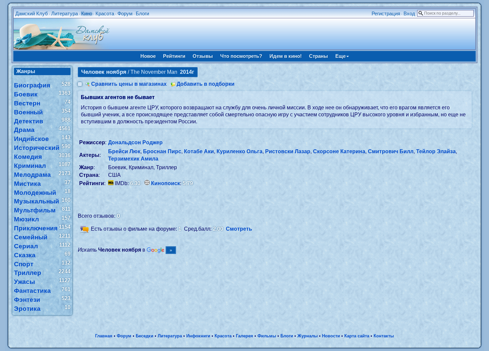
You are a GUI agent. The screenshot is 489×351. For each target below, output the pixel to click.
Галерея (244, 335)
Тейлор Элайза (436, 151)
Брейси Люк (124, 151)
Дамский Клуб (31, 13)
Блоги (142, 13)
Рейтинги (174, 56)
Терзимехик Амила (133, 159)
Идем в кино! (285, 56)
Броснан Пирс (162, 151)
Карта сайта (356, 335)
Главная (103, 335)
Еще (340, 56)
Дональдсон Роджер (135, 142)
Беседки (144, 335)
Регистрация (386, 13)
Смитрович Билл (390, 151)
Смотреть (239, 229)
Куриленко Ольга (239, 151)
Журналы (307, 335)
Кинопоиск (165, 183)
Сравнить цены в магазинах (129, 84)
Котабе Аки (199, 151)
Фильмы (266, 335)
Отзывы (203, 56)
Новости (331, 335)
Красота (104, 13)
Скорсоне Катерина (339, 151)
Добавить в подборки (206, 84)
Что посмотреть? (241, 56)
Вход (409, 13)
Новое (148, 56)
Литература (64, 13)
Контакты (384, 335)
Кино (86, 13)
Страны (318, 56)
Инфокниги (198, 335)
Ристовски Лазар (287, 151)
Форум (124, 13)
